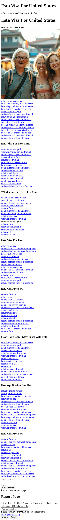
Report (14, 517)
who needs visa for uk (11, 183)
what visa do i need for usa (13, 197)
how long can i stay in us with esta (17, 103)
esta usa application (10, 452)
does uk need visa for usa (12, 122)
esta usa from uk (8, 275)
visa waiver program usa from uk (16, 152)
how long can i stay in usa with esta (17, 417)
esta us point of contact (11, 350)
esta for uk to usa (9, 216)
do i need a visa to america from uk (17, 114)
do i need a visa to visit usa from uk (17, 307)
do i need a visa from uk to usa (15, 138)
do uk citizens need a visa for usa (16, 119)
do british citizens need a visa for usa (18, 476)
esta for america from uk (12, 178)
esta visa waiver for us (11, 226)
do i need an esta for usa (12, 170)
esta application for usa (11, 157)
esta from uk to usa (9, 173)
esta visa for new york (11, 111)
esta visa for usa (8, 246)
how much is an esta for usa (14, 162)
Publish (11, 487)
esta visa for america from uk (14, 117)
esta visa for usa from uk (12, 101)
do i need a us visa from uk (13, 305)
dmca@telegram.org (10, 514)
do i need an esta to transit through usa (18, 248)
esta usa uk (6, 232)
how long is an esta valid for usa (16, 132)
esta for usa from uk (10, 160)
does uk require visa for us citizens (17, 125)
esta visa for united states (12, 175)
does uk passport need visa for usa (16, 130)
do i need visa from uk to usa (14, 259)
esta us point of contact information (17, 262)
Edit (4, 487)
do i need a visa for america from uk (17, 127)
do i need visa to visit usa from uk (16, 186)
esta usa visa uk (8, 234)
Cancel (5, 517)
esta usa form (7, 208)
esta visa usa (7, 297)
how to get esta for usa (11, 165)
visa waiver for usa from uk (13, 219)
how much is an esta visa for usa (16, 109)
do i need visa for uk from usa (15, 323)
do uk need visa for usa (11, 181)
